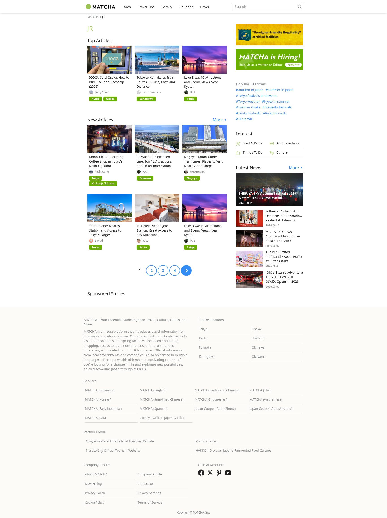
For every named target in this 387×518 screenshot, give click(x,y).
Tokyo (203, 329)
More (218, 119)
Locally (166, 6)
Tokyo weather (249, 101)
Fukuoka (205, 347)
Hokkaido (258, 338)
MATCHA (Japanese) (99, 390)
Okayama (259, 356)
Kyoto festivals (276, 113)
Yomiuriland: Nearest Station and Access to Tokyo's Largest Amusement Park (105, 232)
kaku (145, 240)
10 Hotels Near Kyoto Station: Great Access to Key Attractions (154, 230)
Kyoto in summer (277, 101)
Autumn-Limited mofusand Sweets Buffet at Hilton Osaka (284, 256)
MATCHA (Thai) (260, 390)
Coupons (186, 6)
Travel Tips (146, 6)
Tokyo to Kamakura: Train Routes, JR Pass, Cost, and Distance (156, 82)
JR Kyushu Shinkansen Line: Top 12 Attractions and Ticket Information (154, 161)
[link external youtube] (229, 474)
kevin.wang (102, 171)
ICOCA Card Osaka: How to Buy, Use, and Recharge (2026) (109, 82)
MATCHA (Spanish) (153, 408)
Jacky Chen (101, 92)
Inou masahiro (151, 92)
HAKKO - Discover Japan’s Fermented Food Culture (233, 450)
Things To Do (252, 152)
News (204, 6)
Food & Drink (252, 143)
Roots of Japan (206, 441)
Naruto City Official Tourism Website (113, 450)
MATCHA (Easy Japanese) (103, 408)
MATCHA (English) (153, 390)
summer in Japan (281, 89)
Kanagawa (207, 356)
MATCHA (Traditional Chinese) (217, 390)
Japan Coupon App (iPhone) (215, 408)
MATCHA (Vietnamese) (265, 399)
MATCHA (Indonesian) (211, 399)
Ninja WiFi (246, 119)
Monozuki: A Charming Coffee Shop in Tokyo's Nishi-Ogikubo (106, 161)
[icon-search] (299, 6)
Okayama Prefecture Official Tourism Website (120, 441)
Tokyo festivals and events (257, 95)
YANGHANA (197, 171)
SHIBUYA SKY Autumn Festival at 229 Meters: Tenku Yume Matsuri (267, 195)
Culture (282, 152)
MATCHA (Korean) (98, 399)
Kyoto (203, 338)
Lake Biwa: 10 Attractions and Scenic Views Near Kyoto (202, 82)
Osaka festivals (249, 113)
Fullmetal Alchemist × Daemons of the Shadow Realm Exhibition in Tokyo (284, 218)
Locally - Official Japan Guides (162, 418)
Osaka (256, 329)
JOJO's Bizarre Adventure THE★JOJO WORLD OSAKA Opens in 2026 (284, 277)
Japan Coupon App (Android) (270, 408)
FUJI (192, 92)
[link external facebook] (202, 474)
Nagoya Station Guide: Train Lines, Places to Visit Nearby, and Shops (203, 161)
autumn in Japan (250, 89)
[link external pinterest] (220, 474)
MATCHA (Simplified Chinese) (161, 399)
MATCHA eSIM (95, 418)
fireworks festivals (278, 107)
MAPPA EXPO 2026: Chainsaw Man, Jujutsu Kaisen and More (283, 236)
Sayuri (99, 240)
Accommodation (288, 143)
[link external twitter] (211, 474)
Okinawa (258, 347)
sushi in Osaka (249, 107)
